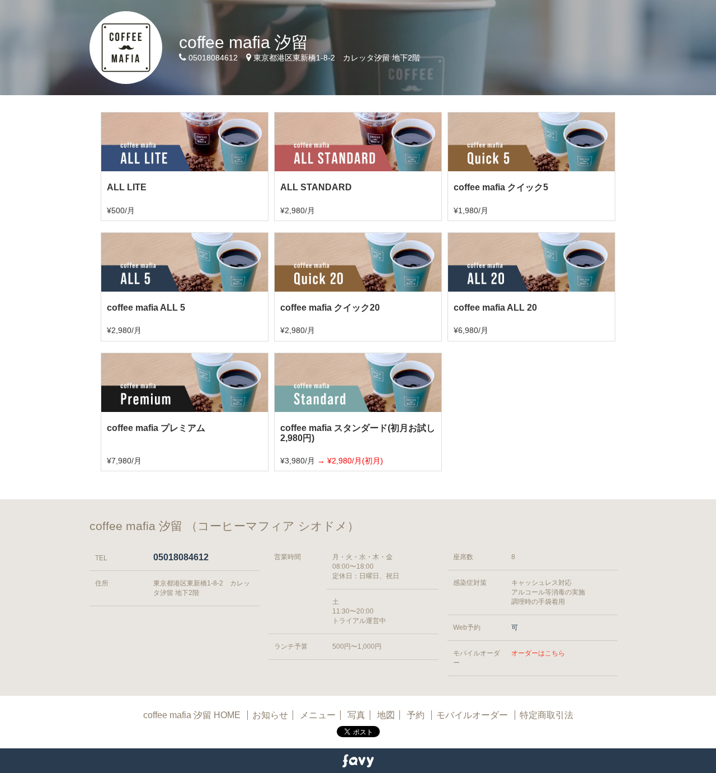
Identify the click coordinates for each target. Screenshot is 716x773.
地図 (386, 715)
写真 (356, 715)
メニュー (318, 715)
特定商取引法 (546, 715)
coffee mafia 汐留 (243, 42)
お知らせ (270, 715)
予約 (417, 715)
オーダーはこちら (538, 653)
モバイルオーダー (472, 715)
